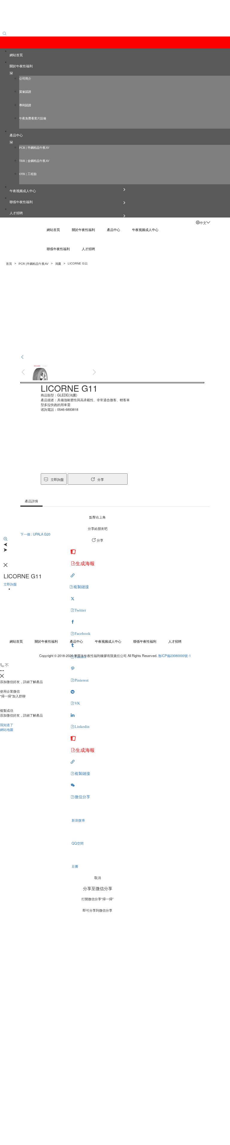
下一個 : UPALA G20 (35, 534)
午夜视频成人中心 (108, 641)
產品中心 (76, 641)
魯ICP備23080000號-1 (174, 655)
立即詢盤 (112, 382)
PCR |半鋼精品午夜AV (34, 263)
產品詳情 (31, 500)
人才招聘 (174, 641)
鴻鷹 (58, 263)
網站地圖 (6, 729)
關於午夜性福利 (46, 641)
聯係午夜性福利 (144, 641)
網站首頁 (16, 641)
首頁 (9, 263)
